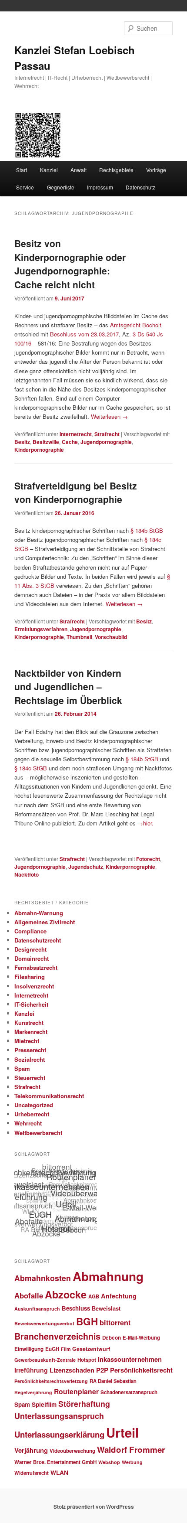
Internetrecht (76, 434)
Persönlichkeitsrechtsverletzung (51, 1381)
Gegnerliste (60, 187)
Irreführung (31, 1370)
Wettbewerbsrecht (38, 1132)
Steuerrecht (29, 1077)
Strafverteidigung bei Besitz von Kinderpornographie (75, 492)
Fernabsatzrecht (35, 967)
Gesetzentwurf (91, 1349)
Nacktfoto (26, 874)
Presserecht (30, 1050)
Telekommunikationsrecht (49, 1096)
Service (25, 187)
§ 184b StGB (146, 530)
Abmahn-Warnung (38, 913)
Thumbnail (79, 637)
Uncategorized (33, 1105)
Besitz (22, 442)
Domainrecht (31, 958)
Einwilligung (28, 1349)
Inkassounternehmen (130, 1359)
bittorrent (115, 1322)
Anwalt (78, 169)
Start (21, 169)
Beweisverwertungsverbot (44, 1323)
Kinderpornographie (39, 449)
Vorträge (156, 169)
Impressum (100, 187)
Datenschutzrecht (37, 940)
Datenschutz (140, 187)
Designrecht (30, 949)
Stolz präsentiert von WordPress (93, 1506)
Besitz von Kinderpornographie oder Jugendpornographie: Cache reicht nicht (70, 264)
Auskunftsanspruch (37, 1308)
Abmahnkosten (42, 1277)
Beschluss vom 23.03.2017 (84, 334)
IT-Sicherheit (31, 1004)
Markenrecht (30, 1031)
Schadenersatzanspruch (128, 1392)
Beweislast (106, 1308)
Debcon (111, 1337)
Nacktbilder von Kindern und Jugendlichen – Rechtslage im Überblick (68, 686)
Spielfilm (44, 1404)
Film (65, 1349)
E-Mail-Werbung (141, 1337)
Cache (70, 442)
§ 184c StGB (31, 768)
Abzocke (66, 1294)
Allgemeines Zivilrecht (44, 922)
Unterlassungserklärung (59, 1434)
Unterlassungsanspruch (59, 1416)
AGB (93, 1296)
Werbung (132, 1462)
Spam (22, 1068)
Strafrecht (107, 434)
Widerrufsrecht (31, 1472)
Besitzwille (46, 442)
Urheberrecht (31, 1114)
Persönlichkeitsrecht (141, 1370)
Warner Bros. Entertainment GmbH (55, 1462)
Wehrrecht (28, 1123)
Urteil (122, 1432)
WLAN (59, 1472)
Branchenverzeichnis (57, 1336)
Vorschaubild (111, 637)
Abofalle (28, 1295)
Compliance (30, 931)
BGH (87, 1321)
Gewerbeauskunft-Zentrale (45, 1360)
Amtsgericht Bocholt (135, 325)
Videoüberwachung (72, 1451)
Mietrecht (26, 1041)
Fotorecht (148, 859)
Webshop (109, 1462)
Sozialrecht (29, 1059)
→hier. (145, 823)
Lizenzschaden (72, 1370)
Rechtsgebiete (116, 169)
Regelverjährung (33, 1392)
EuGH (52, 1349)
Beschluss (76, 1308)
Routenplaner (76, 1391)
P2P (102, 1370)
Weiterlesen (109, 416)
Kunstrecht (28, 1022)
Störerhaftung (84, 1403)
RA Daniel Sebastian (113, 1380)
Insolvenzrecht (34, 986)
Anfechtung (119, 1295)
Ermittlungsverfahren (40, 629)
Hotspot (86, 1359)
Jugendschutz (85, 867)
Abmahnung (108, 1276)
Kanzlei (49, 169)
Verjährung (31, 1450)
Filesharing (29, 976)
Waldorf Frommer (131, 1449)
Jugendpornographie (106, 442)
